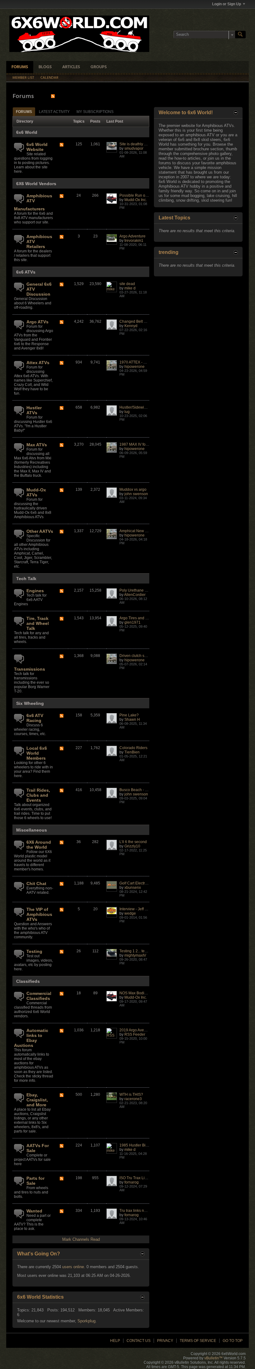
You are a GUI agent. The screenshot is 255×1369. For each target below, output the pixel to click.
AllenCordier (135, 595)
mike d (130, 288)
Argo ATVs (37, 321)
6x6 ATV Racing (34, 718)
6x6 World (26, 132)
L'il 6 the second (133, 842)
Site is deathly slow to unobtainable (149, 144)
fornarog (131, 1182)
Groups (98, 67)
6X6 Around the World (38, 845)
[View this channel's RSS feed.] (53, 96)
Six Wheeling (30, 703)
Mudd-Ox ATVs (36, 492)
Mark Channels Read (81, 1239)
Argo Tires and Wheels (138, 618)
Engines (35, 590)
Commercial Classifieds (38, 996)
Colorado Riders (133, 748)
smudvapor (133, 148)
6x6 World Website (37, 147)
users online (73, 1266)
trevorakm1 (133, 240)
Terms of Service (198, 1341)
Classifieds (28, 981)
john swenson (136, 494)
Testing (34, 951)
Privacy (165, 1341)
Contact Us (139, 1341)
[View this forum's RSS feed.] (61, 145)
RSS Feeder (134, 1034)
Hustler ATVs (34, 410)
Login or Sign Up (226, 4)
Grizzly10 (132, 846)
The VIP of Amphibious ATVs (39, 914)
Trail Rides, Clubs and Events (38, 795)
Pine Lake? (129, 715)
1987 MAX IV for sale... (138, 444)
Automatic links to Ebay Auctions (31, 1038)
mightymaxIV (135, 955)
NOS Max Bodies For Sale (141, 993)
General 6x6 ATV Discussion (39, 289)
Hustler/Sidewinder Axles (140, 407)
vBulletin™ (213, 1358)
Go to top (233, 1341)
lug (127, 412)
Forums (20, 67)
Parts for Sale (35, 1181)
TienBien (132, 752)
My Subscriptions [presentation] (95, 112)
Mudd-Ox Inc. (135, 200)
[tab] (23, 111)
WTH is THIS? (131, 1094)
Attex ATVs (37, 362)
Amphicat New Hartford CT (142, 531)
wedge (130, 913)
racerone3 (133, 1099)
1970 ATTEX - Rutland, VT (141, 362)
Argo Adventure (132, 236)
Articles (71, 67)
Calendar (49, 78)
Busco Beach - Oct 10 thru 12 (144, 790)
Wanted (34, 1210)
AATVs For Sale (37, 1148)
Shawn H (132, 719)
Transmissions (29, 669)
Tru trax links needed (137, 1210)
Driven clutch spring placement (145, 656)
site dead (127, 284)
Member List (23, 78)
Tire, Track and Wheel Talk (37, 623)
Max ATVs (36, 444)
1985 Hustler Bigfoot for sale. (143, 1145)
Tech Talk (26, 578)
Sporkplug (86, 1321)
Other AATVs (39, 531)
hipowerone (134, 366)
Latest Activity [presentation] (54, 112)
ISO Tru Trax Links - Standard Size (148, 1178)
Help (115, 1341)
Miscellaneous (31, 829)
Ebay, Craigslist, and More (37, 1099)
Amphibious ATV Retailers (39, 241)
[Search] (240, 34)
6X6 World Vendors (36, 183)
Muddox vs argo (132, 489)
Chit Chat (36, 883)
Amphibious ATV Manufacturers (33, 202)
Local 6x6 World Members (36, 753)
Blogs (45, 67)
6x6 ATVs (25, 272)
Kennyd (130, 326)
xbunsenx (132, 887)
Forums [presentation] (24, 112)
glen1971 (132, 622)
